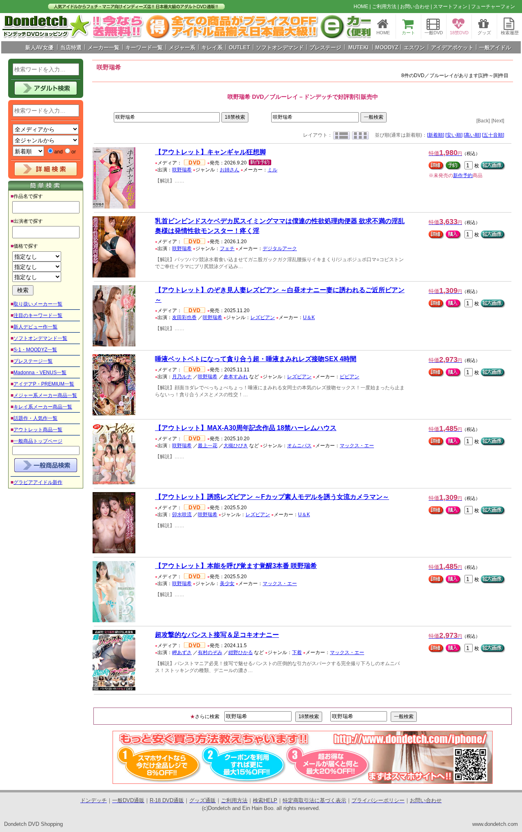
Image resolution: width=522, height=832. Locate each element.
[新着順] (435, 135)
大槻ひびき (235, 445)
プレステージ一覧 (33, 361)
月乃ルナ (182, 376)
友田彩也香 (184, 317)
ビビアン (349, 376)
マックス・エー (357, 445)
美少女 (227, 583)
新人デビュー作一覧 (35, 327)
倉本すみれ (235, 376)
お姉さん (229, 170)
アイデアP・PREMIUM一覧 (43, 384)
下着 (297, 652)
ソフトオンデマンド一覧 (40, 338)
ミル (272, 170)
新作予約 (463, 175)
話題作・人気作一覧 (35, 418)
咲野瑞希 (182, 170)
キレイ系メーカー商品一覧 (42, 407)
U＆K (309, 317)
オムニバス (299, 445)
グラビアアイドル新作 (37, 482)
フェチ (227, 248)
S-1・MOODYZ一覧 (35, 350)
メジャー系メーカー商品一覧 (45, 395)
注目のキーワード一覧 (37, 315)
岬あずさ (182, 652)
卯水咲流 (182, 514)
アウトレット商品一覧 (37, 430)
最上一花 (207, 445)
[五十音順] (493, 135)
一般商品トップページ (37, 441)
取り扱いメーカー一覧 (37, 304)
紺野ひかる (240, 652)
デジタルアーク (280, 248)
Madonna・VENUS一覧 (39, 372)
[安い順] (453, 135)
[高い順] (472, 135)
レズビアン (262, 317)
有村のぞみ (210, 652)
